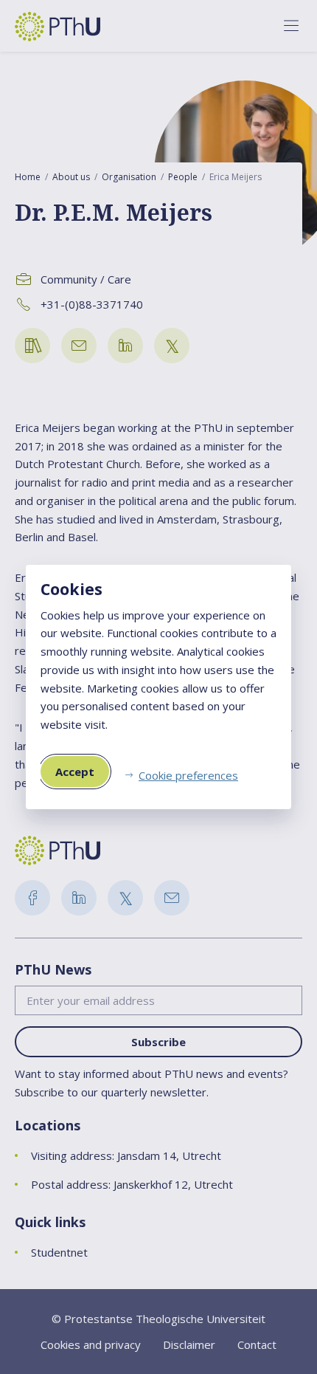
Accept (74, 771)
